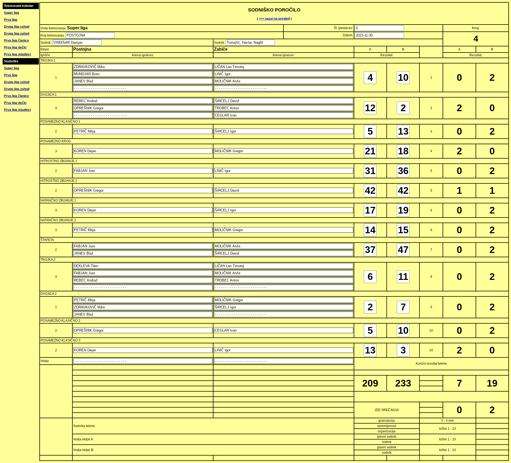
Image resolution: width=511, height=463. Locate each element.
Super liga (11, 13)
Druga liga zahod (16, 33)
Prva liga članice (16, 40)
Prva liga (10, 20)
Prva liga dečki (15, 47)
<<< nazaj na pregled (274, 19)
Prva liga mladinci (17, 54)
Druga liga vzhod (16, 27)
